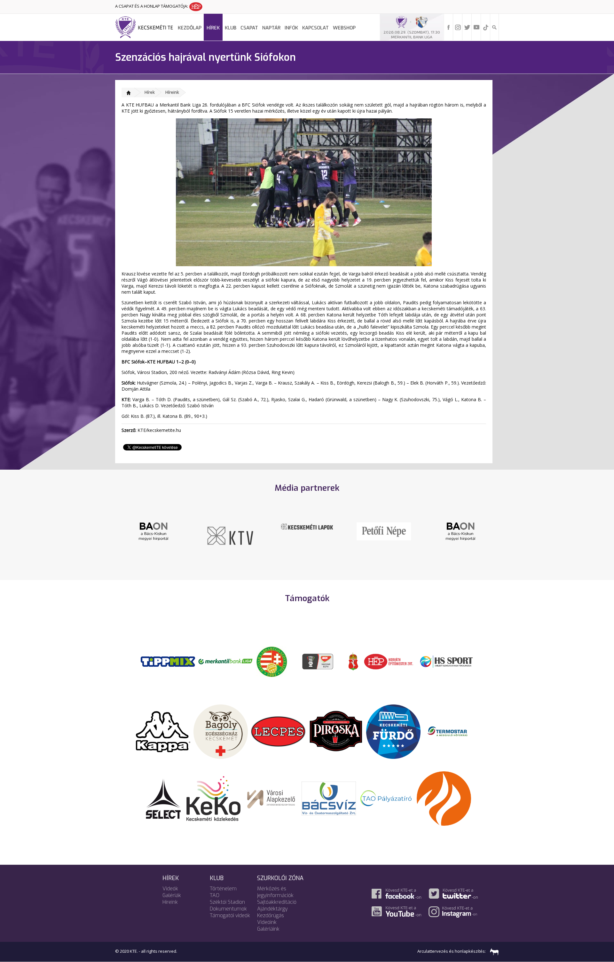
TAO (214, 895)
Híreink (172, 92)
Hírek (213, 28)
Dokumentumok (228, 908)
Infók (291, 28)
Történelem (223, 888)
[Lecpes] (278, 731)
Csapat (249, 28)
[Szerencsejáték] (168, 660)
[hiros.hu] (460, 531)
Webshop (344, 28)
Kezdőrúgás (270, 915)
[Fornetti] (444, 797)
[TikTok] (486, 26)
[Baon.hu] (383, 530)
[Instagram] (458, 26)
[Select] (163, 797)
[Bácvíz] (329, 797)
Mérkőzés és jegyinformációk (275, 892)
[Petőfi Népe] (307, 530)
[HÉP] (388, 660)
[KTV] (153, 535)
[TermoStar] (451, 731)
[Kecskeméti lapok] (230, 525)
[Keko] (213, 797)
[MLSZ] (272, 660)
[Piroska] (336, 731)
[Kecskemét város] (353, 660)
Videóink (267, 922)
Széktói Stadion (227, 902)
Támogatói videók (230, 915)
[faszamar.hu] (493, 951)
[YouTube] (476, 26)
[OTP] (225, 660)
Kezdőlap (189, 28)
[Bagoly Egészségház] (220, 731)
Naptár (271, 28)
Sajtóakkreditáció (276, 902)
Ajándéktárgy (272, 908)
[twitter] (467, 26)
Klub (230, 28)
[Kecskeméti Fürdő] (393, 731)
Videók (170, 888)
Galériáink (268, 929)
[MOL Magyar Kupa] (318, 660)
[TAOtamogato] (386, 797)
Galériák (171, 895)
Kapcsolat (315, 28)
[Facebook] (449, 26)
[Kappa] (163, 731)
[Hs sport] (446, 660)
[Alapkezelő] (271, 797)
